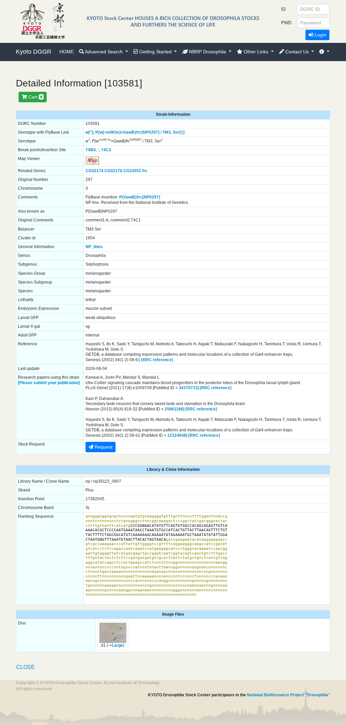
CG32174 (94, 170)
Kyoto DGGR (33, 51)
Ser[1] (178, 132)
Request (103, 447)
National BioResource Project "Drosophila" (288, 695)
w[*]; (89, 132)
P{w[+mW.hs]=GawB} (115, 132)
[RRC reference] (157, 359)
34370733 (188, 387)
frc (145, 170)
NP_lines (94, 246)
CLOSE (25, 667)
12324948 (176, 435)
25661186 (174, 409)
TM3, (167, 132)
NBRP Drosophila (207, 51)
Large (117, 645)
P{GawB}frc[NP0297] (139, 197)
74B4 (90, 149)
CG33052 (132, 170)
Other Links (256, 51)
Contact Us (297, 51)
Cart (34, 97)
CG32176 (113, 170)
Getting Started (155, 51)
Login (319, 34)
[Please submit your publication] (49, 382)
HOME (66, 51)
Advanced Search (104, 51)
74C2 (106, 149)
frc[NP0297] (147, 132)
